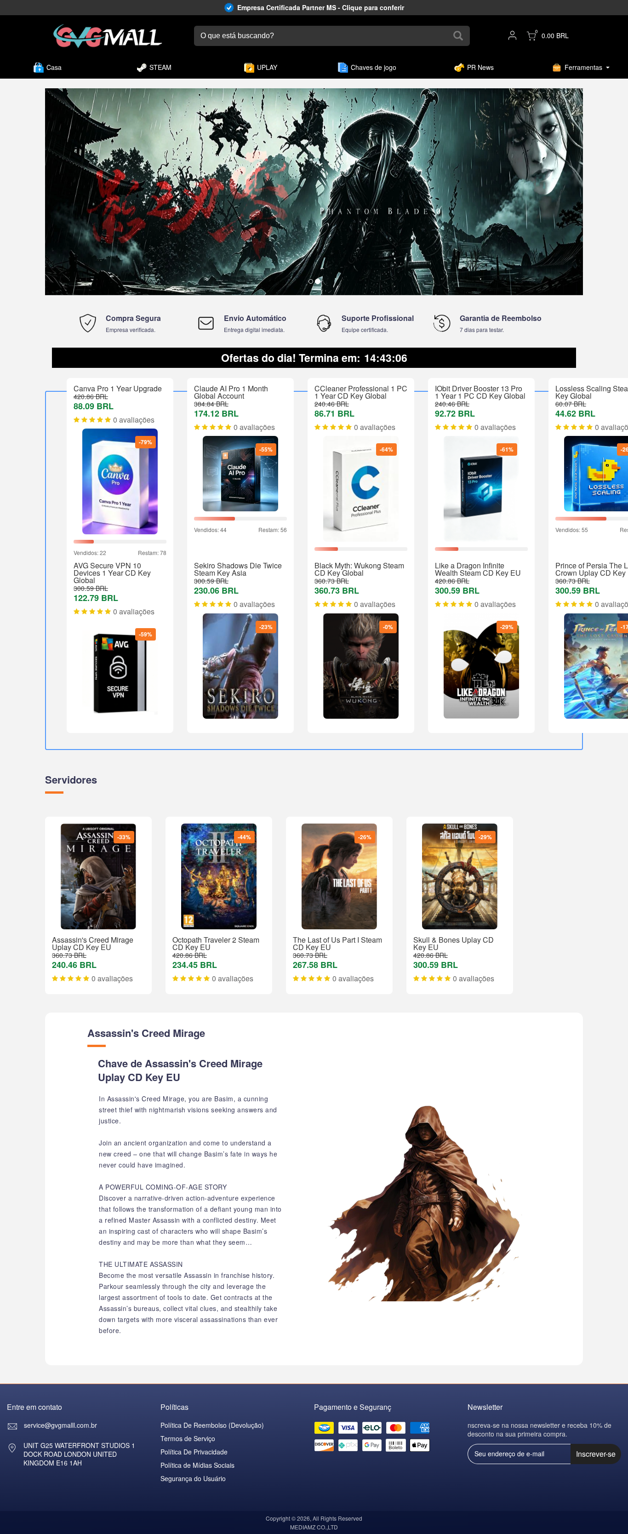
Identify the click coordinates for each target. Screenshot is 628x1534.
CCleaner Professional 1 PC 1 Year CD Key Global (360, 392)
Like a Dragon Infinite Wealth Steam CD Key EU (478, 569)
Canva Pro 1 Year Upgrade (118, 388)
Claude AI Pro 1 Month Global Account (231, 392)
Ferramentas (583, 67)
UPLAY (267, 67)
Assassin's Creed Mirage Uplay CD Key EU (92, 943)
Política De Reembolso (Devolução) (212, 1425)
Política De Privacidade (194, 1451)
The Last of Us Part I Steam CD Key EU (337, 943)
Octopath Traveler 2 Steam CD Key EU (215, 943)
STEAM (160, 67)
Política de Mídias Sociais (197, 1465)
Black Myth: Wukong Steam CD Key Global (359, 569)
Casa (54, 67)
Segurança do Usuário (193, 1478)
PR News (480, 67)
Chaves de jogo (373, 67)
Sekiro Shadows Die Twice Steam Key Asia (238, 569)
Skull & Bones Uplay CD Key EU (453, 943)
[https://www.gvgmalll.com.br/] (108, 36)
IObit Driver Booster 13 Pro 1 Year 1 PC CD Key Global (480, 392)
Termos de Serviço (187, 1438)
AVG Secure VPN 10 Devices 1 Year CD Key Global (112, 572)
